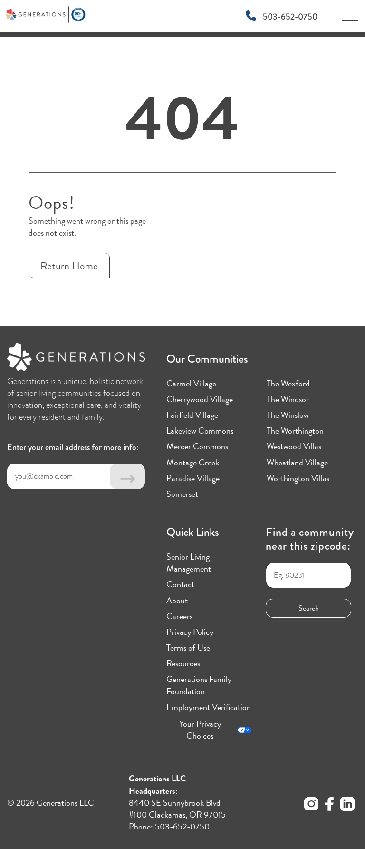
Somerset (182, 493)
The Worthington (295, 430)
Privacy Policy (189, 631)
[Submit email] (127, 476)
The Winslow (288, 414)
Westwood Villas (294, 446)
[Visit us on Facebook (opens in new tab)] (329, 805)
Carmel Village (191, 383)
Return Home (69, 266)
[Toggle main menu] (350, 19)
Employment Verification (208, 707)
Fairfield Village (192, 414)
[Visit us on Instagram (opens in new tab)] (311, 805)
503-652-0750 (289, 16)
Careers (179, 616)
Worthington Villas (298, 478)
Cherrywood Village (199, 399)
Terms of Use (188, 647)
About (177, 600)
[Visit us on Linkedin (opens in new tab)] (347, 805)
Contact (180, 584)
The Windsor (288, 399)
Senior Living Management (188, 562)
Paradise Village (193, 478)
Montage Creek (192, 462)
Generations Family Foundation (198, 684)
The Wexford (288, 383)
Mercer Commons (197, 446)
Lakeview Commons (199, 430)
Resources (183, 663)
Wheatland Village (297, 462)
